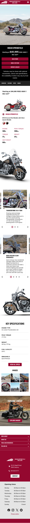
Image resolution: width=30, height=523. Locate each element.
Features (10, 83)
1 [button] (12, 227)
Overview (4, 83)
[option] (15, 208)
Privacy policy (15, 514)
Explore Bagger (15, 420)
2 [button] (15, 227)
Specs (14, 83)
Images (19, 83)
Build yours (15, 59)
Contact (15, 476)
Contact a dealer (15, 67)
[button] (2, 227)
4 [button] (19, 277)
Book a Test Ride (15, 63)
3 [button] (18, 227)
